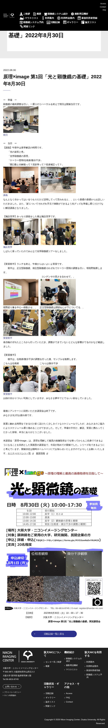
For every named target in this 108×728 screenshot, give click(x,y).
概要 (39, 14)
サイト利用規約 (10, 695)
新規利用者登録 (89, 18)
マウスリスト (31, 18)
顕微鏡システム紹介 (58, 14)
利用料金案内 (68, 18)
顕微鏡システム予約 (33, 22)
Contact (103, 7)
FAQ (104, 10)
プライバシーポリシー (12, 692)
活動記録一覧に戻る (54, 634)
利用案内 (49, 18)
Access (103, 4)
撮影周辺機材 (81, 14)
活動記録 (55, 22)
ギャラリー (72, 22)
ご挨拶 (26, 14)
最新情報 (40, 453)
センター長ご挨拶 (53, 662)
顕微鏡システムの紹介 (74, 659)
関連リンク (29, 26)
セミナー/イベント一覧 (19, 453)
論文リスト (90, 22)
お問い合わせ (11, 686)
